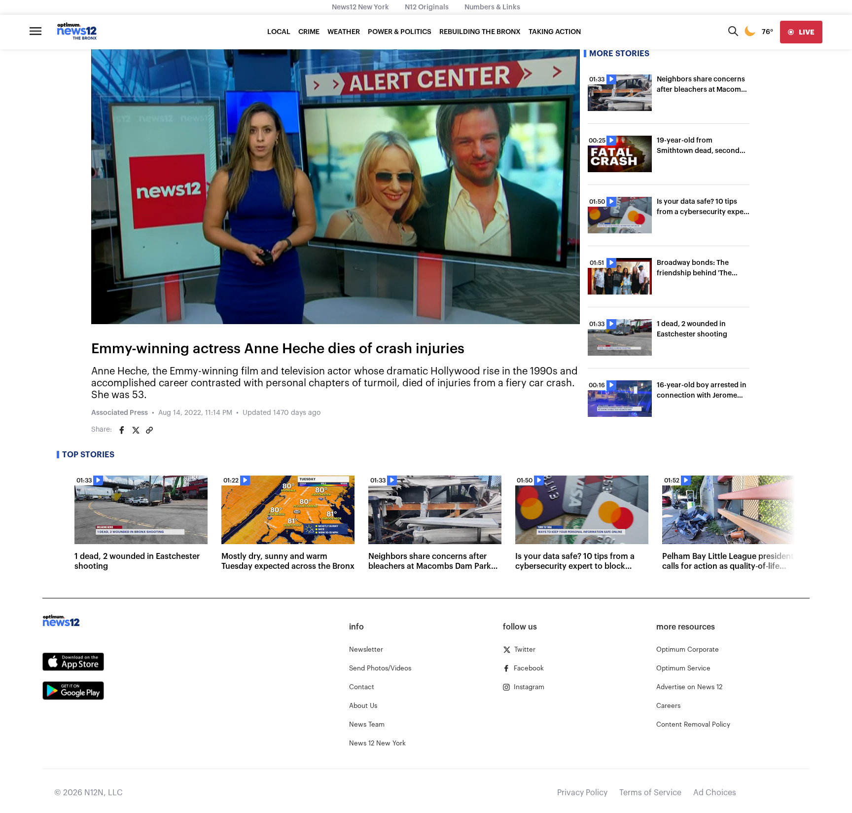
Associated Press (119, 412)
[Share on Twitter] (136, 430)
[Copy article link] (149, 430)
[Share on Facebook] (122, 430)
